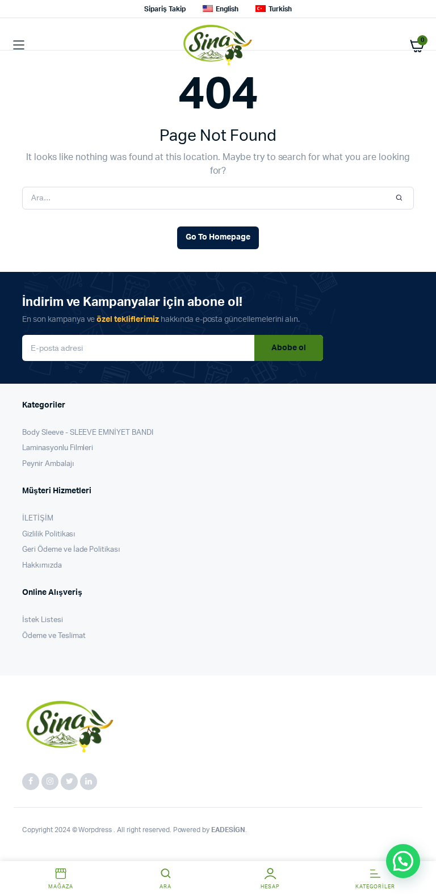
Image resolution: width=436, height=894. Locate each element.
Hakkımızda (42, 565)
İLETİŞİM (37, 518)
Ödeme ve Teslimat (54, 636)
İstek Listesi (42, 620)
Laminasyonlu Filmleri (57, 448)
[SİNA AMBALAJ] (218, 45)
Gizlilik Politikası (49, 534)
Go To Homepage (218, 237)
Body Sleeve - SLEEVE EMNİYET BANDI (87, 432)
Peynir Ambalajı (48, 464)
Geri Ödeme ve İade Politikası (71, 549)
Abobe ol (288, 348)
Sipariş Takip (165, 9)
